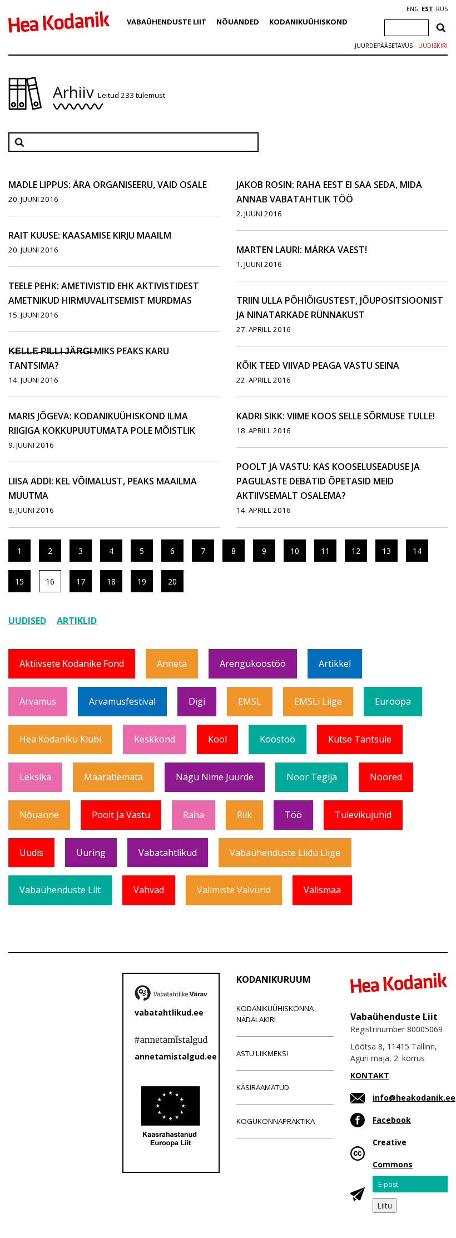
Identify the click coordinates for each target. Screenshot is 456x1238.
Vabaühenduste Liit (166, 22)
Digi (197, 701)
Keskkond (154, 739)
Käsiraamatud (262, 1087)
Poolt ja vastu (121, 815)
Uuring (91, 852)
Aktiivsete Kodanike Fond (71, 663)
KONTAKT (369, 1075)
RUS (442, 9)
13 (386, 551)
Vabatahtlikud (167, 852)
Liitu (384, 1205)
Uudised (27, 621)
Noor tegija (311, 777)
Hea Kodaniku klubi (60, 739)
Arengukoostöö (253, 663)
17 (80, 581)
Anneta (172, 663)
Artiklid (77, 621)
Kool (217, 739)
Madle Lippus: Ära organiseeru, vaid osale (107, 185)
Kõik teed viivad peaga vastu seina (317, 365)
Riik (244, 815)
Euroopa (393, 701)
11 (325, 551)
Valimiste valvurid (234, 890)
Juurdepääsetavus (384, 45)
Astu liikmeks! (262, 1053)
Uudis (31, 852)
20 (172, 581)
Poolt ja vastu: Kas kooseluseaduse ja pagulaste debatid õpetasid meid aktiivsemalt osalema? (328, 481)
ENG (413, 9)
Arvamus (37, 701)
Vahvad (148, 890)
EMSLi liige (318, 701)
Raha (193, 815)
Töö (293, 815)
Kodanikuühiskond (308, 22)
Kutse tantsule (359, 739)
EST (427, 9)
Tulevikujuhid (363, 815)
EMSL (249, 701)
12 (355, 551)
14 (417, 551)
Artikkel (335, 663)
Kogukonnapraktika (275, 1121)
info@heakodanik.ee (414, 1097)
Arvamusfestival (122, 701)
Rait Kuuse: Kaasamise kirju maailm (89, 235)
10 (294, 551)
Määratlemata (113, 777)
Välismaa (322, 890)
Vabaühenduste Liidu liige (285, 852)
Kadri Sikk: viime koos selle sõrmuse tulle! (335, 416)
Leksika (35, 777)
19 (141, 581)
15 (19, 581)
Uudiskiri (433, 45)
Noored (386, 777)
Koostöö (277, 739)
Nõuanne (39, 815)
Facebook (392, 1120)
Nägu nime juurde (215, 777)
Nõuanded (237, 22)
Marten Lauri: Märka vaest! (301, 250)
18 (111, 581)
